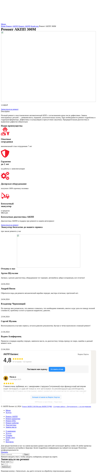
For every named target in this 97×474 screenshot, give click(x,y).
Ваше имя (5, 462)
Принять (4, 452)
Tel (2, 464)
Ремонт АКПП (12, 26)
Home (3, 26)
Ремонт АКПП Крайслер (28, 26)
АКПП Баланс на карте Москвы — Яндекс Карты (48, 402)
